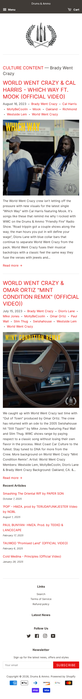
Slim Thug (21, 321)
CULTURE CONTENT (23, 67)
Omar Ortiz (58, 316)
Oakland (52, 109)
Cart (76, 9)
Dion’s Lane (66, 311)
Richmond (70, 109)
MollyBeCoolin (17, 109)
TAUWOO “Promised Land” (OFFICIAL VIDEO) (35, 543)
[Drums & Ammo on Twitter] (29, 636)
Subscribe (66, 665)
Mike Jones (11, 316)
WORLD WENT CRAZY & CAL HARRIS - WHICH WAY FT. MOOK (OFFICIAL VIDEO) (39, 90)
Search (41, 594)
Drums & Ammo (39, 676)
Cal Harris (69, 104)
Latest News (41, 615)
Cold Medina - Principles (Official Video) (32, 556)
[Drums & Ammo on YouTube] (53, 636)
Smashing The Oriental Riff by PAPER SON (33, 493)
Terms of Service (41, 598)
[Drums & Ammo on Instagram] (45, 636)
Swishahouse (42, 321)
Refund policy (41, 604)
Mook (37, 109)
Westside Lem (17, 114)
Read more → (12, 265)
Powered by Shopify (63, 676)
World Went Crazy (45, 114)
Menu (11, 9)
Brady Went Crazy (44, 104)
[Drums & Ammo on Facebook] (37, 636)
